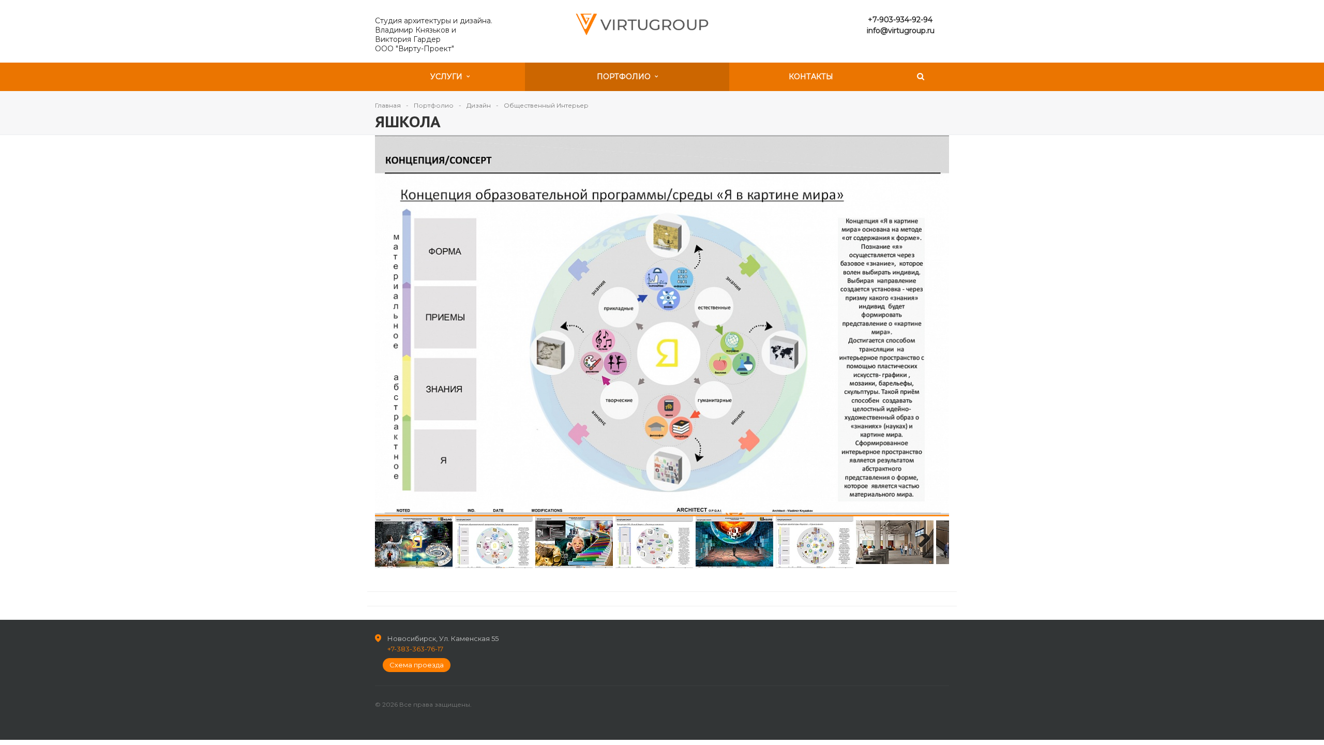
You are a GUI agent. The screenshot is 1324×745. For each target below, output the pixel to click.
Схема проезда (416, 665)
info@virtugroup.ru (901, 30)
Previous (406, 325)
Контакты (811, 76)
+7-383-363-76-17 (415, 649)
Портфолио (626, 76)
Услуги (448, 76)
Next (917, 325)
